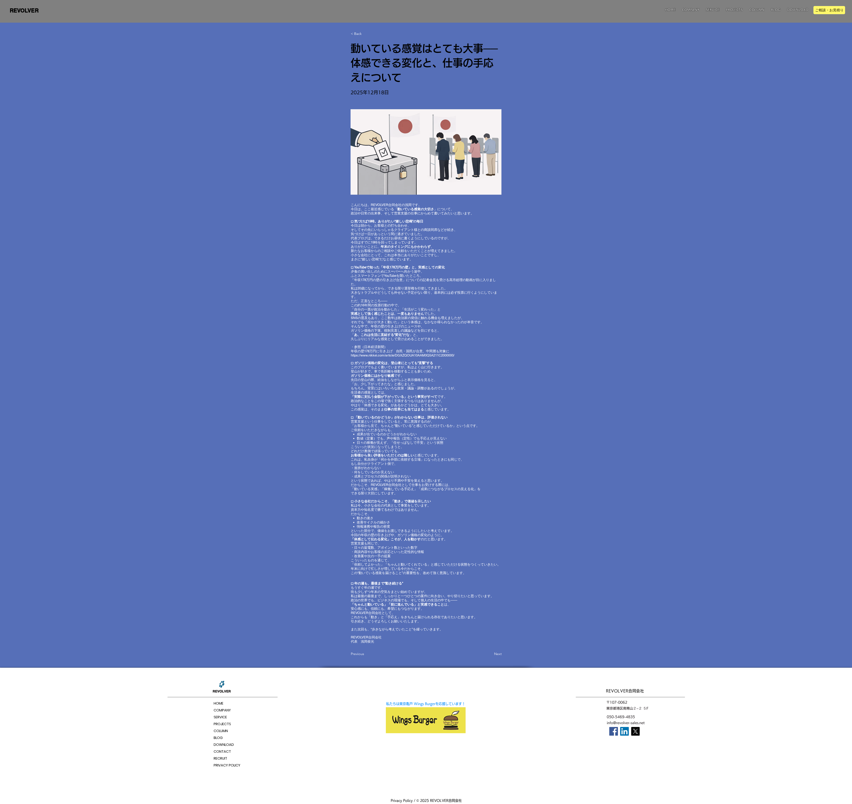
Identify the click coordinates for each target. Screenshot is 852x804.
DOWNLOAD (224, 744)
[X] (635, 731)
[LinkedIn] (624, 731)
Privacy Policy (402, 800)
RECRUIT (220, 758)
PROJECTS (222, 724)
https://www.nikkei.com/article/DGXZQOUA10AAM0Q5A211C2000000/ (402, 355)
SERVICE (220, 717)
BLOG (218, 737)
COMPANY (222, 710)
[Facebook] (613, 731)
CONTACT (222, 751)
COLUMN (221, 730)
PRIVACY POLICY (227, 765)
